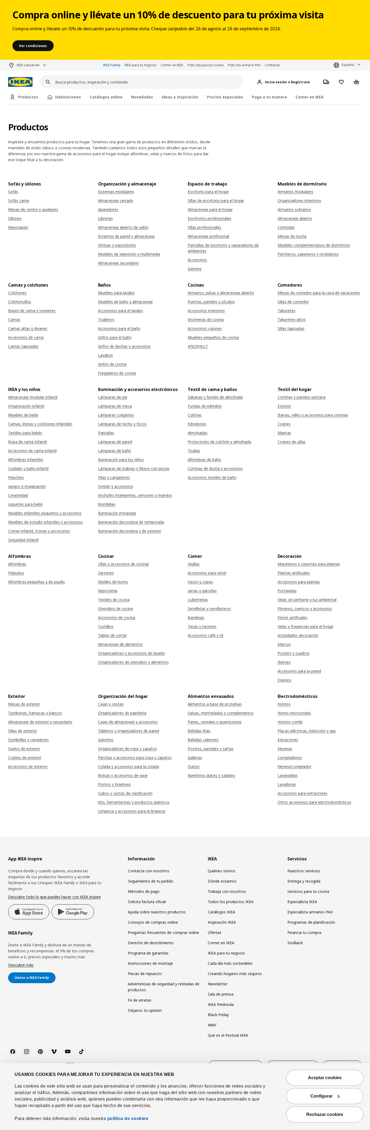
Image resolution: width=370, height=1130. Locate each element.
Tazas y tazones (202, 626)
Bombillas (106, 504)
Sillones (14, 218)
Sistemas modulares (116, 191)
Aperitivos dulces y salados (211, 775)
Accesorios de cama (26, 337)
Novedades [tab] (142, 97)
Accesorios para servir (207, 572)
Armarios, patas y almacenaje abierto (221, 292)
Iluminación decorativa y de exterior (129, 530)
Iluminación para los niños (121, 459)
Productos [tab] (28, 97)
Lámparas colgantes (116, 414)
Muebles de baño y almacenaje (125, 301)
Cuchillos (105, 626)
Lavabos (105, 355)
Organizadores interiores (299, 200)
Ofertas (214, 932)
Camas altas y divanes (27, 328)
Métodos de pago (144, 891)
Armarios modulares (295, 191)
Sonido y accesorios (115, 486)
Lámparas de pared (115, 441)
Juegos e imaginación (27, 486)
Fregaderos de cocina (117, 373)
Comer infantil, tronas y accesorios (39, 530)
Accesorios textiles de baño (212, 477)
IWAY (212, 1025)
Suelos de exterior (24, 748)
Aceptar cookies (325, 1077)
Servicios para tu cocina (308, 891)
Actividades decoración (298, 635)
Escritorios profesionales (209, 218)
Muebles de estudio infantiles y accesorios (45, 522)
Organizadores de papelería (122, 712)
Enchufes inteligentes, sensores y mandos (135, 495)
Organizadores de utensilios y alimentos (133, 662)
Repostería (107, 590)
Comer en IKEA (172, 65)
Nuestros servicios (303, 870)
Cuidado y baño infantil (28, 468)
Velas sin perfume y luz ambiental (307, 599)
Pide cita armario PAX (244, 65)
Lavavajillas (288, 775)
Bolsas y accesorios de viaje (123, 775)
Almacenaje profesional (208, 236)
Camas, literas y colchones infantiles (40, 423)
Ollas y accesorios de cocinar (123, 563)
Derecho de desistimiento (151, 942)
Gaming (194, 268)
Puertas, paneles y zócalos (211, 301)
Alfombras (17, 563)
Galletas (195, 757)
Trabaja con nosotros (227, 891)
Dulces (194, 766)
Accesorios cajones (205, 328)
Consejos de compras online (153, 922)
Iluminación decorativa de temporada (131, 522)
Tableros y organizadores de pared (128, 730)
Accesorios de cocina (116, 617)
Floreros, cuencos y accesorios (305, 608)
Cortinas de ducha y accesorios (215, 468)
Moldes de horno (113, 581)
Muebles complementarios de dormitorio (314, 245)
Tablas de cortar (112, 635)
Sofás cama (18, 200)
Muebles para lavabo (116, 292)
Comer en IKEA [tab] (310, 97)
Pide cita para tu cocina (205, 65)
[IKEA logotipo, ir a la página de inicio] (20, 82)
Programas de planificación (311, 922)
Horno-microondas (294, 712)
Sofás (13, 191)
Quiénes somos (221, 870)
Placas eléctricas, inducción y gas (307, 730)
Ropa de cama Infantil (27, 441)
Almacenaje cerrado (115, 200)
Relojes (284, 662)
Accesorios (197, 259)
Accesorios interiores (206, 310)
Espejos (284, 679)
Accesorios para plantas (299, 581)
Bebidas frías (199, 730)
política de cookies (127, 1118)
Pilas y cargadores (114, 477)
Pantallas (106, 432)
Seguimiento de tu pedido (150, 881)
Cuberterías (198, 599)
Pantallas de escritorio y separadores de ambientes (223, 248)
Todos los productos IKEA (231, 901)
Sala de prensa (220, 994)
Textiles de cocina (113, 599)
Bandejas (196, 617)
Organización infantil (26, 406)
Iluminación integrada (117, 513)
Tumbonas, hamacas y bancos (35, 712)
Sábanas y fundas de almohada (215, 397)
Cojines (284, 423)
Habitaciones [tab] (68, 97)
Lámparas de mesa (115, 406)
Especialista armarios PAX (310, 911)
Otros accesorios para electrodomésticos (314, 802)
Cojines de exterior (24, 757)
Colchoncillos (19, 301)
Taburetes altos (292, 319)
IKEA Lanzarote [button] (28, 65)
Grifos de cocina (112, 364)
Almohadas (197, 432)
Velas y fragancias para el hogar (305, 626)
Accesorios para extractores (302, 793)
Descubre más (21, 964)
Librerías (105, 218)
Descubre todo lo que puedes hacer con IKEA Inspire (54, 896)
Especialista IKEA (302, 901)
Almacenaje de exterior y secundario (40, 721)
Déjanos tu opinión (145, 1010)
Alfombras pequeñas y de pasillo (36, 581)
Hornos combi (290, 721)
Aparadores (108, 209)
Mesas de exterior (24, 704)
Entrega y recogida (303, 881)
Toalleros (106, 319)
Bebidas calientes (203, 739)
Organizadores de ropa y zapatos (127, 748)
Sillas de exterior (22, 730)
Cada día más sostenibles (230, 963)
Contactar (272, 65)
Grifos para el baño (115, 337)
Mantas (284, 432)
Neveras (285, 748)
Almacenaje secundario (118, 263)
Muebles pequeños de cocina (213, 337)
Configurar (321, 1096)
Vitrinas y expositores (117, 245)
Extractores (288, 739)
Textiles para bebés (25, 432)
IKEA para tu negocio (141, 65)
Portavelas (287, 590)
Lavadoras (287, 784)
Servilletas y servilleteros (209, 608)
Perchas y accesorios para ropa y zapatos (135, 757)
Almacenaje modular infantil (32, 397)
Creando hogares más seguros (235, 973)
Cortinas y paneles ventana (302, 397)
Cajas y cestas (111, 704)
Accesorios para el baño (119, 328)
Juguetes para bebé (25, 504)
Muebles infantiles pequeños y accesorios (45, 513)
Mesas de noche (292, 236)
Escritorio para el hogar (208, 191)
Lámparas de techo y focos (122, 423)
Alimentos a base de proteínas (215, 704)
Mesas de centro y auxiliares (33, 209)
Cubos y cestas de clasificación (125, 793)
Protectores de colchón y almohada (219, 441)
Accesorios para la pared (299, 671)
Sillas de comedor (293, 301)
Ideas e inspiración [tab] (180, 97)
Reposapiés (18, 227)
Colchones (17, 292)
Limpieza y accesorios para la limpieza (131, 811)
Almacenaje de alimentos (120, 644)
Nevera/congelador (294, 766)
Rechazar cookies (324, 1114)
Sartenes (106, 572)
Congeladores (290, 757)
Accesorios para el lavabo (120, 310)
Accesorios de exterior (28, 766)
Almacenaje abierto (295, 218)
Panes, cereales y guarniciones (215, 721)
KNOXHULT (198, 346)
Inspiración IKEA (222, 922)
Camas (14, 319)
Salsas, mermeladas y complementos (221, 712)
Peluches (16, 477)
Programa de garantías (148, 953)
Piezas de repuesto (145, 973)
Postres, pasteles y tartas (210, 748)
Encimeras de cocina (206, 319)
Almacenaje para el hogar (210, 209)
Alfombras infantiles (25, 459)
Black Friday (218, 1014)
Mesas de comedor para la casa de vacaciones (319, 292)
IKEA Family (111, 65)
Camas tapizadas (23, 346)
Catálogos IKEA (221, 911)
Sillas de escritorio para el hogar (216, 200)
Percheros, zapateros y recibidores (308, 254)
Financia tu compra (304, 932)
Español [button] (348, 64)
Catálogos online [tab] (106, 97)
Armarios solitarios (294, 209)
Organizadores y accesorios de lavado (131, 653)
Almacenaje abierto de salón (123, 227)
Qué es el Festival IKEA (228, 1035)
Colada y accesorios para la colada (128, 766)
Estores (284, 406)
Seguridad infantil (23, 539)
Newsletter (218, 983)
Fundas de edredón (205, 406)
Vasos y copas (200, 581)
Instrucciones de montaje (150, 963)
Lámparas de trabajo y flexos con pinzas (134, 468)
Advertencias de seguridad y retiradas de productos (163, 986)
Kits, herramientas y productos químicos (134, 802)
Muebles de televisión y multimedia (129, 254)
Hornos (284, 704)
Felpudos (16, 572)
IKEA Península (221, 1004)
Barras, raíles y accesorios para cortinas (313, 414)
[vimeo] (54, 1051)
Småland (295, 942)
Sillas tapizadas (291, 328)
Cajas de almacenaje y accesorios (128, 721)
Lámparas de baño (114, 450)
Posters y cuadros (294, 653)
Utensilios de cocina (115, 608)
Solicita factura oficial (147, 901)
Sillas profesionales (204, 227)
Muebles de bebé (23, 414)
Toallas (194, 450)
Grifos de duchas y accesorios (124, 346)
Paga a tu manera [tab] (269, 97)
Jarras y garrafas (202, 590)
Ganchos (105, 739)
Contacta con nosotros (148, 870)
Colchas (195, 414)
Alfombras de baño (204, 459)
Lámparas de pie (112, 397)
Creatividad (18, 495)
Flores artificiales (292, 617)
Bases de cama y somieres (32, 310)
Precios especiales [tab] (225, 97)
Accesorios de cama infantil (32, 450)
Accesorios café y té (205, 635)
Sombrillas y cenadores (28, 739)
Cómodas (286, 227)
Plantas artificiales (294, 572)
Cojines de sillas (292, 441)
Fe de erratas (139, 1000)
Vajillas (194, 563)
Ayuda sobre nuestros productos (157, 911)
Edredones (197, 423)
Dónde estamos (222, 881)
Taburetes (287, 310)
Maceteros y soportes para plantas (309, 563)
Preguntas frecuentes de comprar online (163, 932)
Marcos (284, 644)
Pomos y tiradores (114, 784)
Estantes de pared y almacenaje (126, 236)
